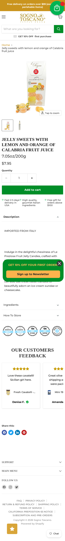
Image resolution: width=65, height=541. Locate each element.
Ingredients (11, 304)
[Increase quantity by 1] (32, 178)
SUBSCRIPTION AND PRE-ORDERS (32, 515)
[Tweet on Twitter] (11, 432)
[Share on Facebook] (4, 432)
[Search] (58, 29)
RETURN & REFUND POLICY (18, 504)
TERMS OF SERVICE (30, 508)
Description (11, 216)
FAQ (19, 500)
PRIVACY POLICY (35, 500)
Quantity (7, 170)
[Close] (59, 263)
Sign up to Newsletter (33, 274)
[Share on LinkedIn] (17, 432)
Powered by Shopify (32, 523)
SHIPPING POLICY (48, 504)
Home (6, 44)
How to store (12, 315)
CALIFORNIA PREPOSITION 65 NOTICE (30, 511)
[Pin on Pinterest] (24, 432)
